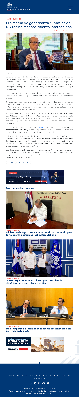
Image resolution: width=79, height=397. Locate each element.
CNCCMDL (11, 162)
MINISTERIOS (39, 378)
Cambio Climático (14, 19)
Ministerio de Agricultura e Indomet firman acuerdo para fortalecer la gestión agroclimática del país (39, 233)
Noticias (15, 16)
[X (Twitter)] (31, 383)
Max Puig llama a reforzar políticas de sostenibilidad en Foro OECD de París (38, 330)
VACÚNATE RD (55, 376)
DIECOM (66, 376)
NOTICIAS (33, 376)
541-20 (40, 127)
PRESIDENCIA (22, 376)
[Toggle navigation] (70, 9)
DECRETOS (43, 376)
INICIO (12, 376)
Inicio (8, 16)
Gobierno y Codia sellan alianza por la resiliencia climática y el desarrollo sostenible (34, 281)
